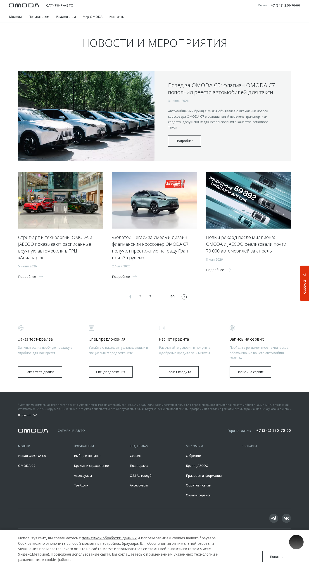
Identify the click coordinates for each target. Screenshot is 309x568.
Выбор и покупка (87, 455)
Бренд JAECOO (197, 465)
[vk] (286, 518)
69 (172, 296)
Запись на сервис (250, 372)
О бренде (193, 455)
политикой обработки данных (109, 537)
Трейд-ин (81, 485)
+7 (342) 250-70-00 (285, 5)
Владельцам (66, 16)
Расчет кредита (178, 372)
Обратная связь (198, 485)
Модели (15, 16)
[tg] (273, 518)
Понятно (276, 556)
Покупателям (39, 16)
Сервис (135, 455)
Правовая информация (204, 475)
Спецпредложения (110, 372)
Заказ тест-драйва (40, 372)
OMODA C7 (26, 465)
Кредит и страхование (91, 465)
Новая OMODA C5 (32, 455)
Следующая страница (184, 296)
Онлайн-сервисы (198, 495)
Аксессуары (83, 475)
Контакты (116, 16)
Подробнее (184, 141)
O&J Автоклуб (141, 475)
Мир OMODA (92, 16)
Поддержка (139, 465)
